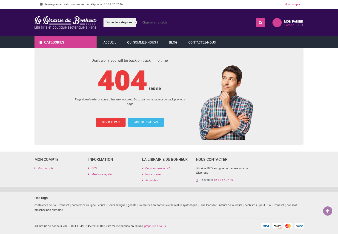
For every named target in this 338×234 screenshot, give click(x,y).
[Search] (260, 22)
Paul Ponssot (275, 205)
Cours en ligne (116, 205)
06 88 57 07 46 (113, 4)
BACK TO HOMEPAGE (146, 122)
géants (132, 205)
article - (294, 25)
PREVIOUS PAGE (110, 122)
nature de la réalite (230, 205)
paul (262, 205)
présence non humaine (48, 210)
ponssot (292, 205)
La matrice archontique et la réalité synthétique (168, 205)
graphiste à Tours (155, 226)
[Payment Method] (265, 225)
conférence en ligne (84, 205)
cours (101, 205)
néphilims (251, 205)
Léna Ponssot (208, 205)
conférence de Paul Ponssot (51, 205)
